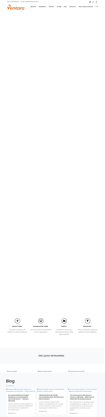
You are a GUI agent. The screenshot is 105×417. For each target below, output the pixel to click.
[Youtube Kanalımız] (89, 1)
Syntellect (72, 6)
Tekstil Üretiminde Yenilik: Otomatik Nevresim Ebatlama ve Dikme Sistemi (51, 397)
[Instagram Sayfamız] (93, 1)
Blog (65, 6)
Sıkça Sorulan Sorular (86, 6)
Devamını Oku (12, 413)
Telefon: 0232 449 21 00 (13, 1)
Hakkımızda (42, 6)
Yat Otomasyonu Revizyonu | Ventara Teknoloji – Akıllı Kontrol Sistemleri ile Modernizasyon (82, 397)
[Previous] (3, 161)
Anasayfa (33, 6)
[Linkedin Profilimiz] (96, 1)
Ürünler (51, 6)
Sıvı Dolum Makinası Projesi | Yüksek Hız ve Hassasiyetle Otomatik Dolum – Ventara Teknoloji (18, 398)
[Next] (102, 161)
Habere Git (12, 169)
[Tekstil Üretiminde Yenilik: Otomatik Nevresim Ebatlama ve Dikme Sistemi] (51, 390)
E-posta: (30, 1)
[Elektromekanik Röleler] (52, 371)
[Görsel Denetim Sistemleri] (83, 371)
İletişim (59, 6)
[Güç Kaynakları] (22, 371)
